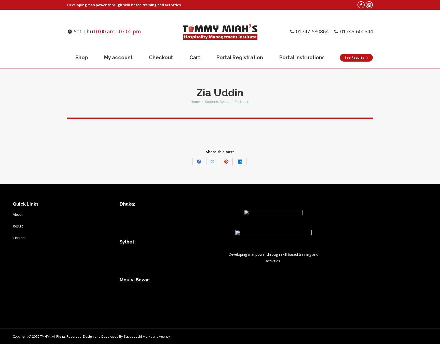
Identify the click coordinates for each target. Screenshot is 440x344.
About (18, 214)
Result (18, 226)
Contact (19, 237)
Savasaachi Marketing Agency (147, 336)
